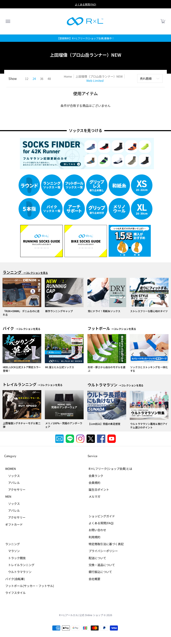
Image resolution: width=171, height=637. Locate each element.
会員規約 (94, 483)
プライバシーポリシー (103, 551)
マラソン (12, 551)
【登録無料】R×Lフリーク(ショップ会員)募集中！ (85, 38)
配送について (97, 558)
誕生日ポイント (99, 489)
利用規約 (94, 537)
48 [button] (49, 79)
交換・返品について (102, 565)
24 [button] (34, 79)
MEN (8, 496)
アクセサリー (15, 489)
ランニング (12, 544)
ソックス (12, 476)
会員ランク (96, 476)
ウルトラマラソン (18, 572)
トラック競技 (15, 558)
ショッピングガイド (102, 516)
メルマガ (94, 496)
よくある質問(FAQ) (85, 4)
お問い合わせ (97, 530)
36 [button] (41, 79)
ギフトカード (14, 524)
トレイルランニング (19, 565)
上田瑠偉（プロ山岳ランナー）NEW (99, 76)
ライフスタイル (15, 593)
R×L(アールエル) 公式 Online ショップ (81, 615)
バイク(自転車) (15, 579)
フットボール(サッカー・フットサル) (29, 586)
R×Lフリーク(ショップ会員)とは (110, 469)
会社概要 (94, 579)
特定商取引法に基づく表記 (106, 544)
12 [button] (26, 79)
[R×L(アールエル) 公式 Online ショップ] (85, 21)
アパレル (12, 483)
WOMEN (10, 469)
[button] (7, 21)
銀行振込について (100, 572)
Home (68, 76)
